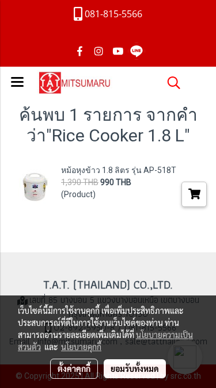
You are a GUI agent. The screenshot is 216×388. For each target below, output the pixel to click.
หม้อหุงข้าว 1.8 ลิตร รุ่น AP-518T (118, 170)
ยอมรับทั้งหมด (135, 368)
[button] (169, 82)
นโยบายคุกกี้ (81, 346)
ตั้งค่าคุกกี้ (74, 368)
